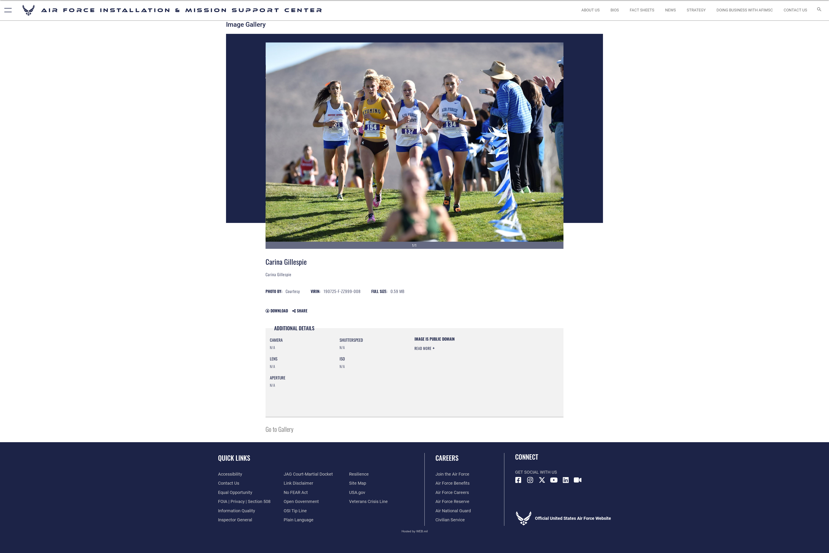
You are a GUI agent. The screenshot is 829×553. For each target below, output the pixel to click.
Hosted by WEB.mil (415, 531)
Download (278, 310)
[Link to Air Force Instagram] (530, 480)
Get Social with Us (536, 472)
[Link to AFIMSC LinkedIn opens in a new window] (566, 480)
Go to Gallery (279, 429)
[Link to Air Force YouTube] (554, 480)
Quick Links (234, 458)
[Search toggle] (819, 10)
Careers (447, 458)
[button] (7, 10)
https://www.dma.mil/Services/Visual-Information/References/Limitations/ (465, 376)
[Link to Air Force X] (542, 480)
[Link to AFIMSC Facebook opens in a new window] (518, 480)
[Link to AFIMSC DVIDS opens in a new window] (577, 480)
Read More (423, 348)
